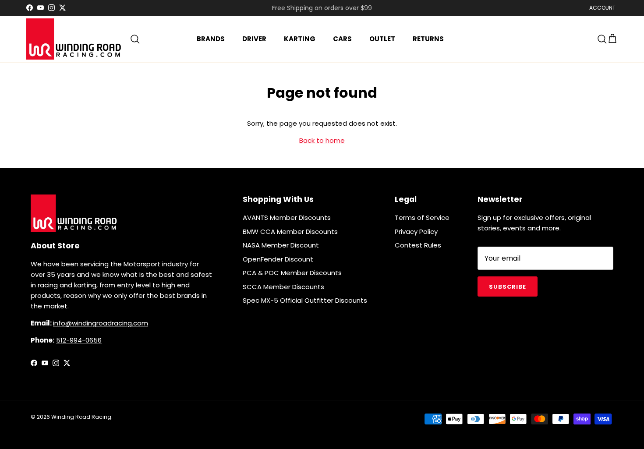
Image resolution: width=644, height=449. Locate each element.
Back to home (322, 140)
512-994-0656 (79, 340)
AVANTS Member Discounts (287, 217)
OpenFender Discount (278, 259)
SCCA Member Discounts (283, 286)
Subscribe (507, 287)
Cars (342, 38)
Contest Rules (418, 245)
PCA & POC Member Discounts (292, 272)
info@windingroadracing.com (100, 323)
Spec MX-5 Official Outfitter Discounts (305, 300)
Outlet (382, 38)
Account (602, 7)
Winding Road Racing (81, 417)
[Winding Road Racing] (74, 39)
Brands (211, 38)
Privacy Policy (416, 231)
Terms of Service (422, 217)
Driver (254, 38)
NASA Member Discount (281, 245)
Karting (299, 38)
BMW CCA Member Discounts (290, 231)
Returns (428, 38)
